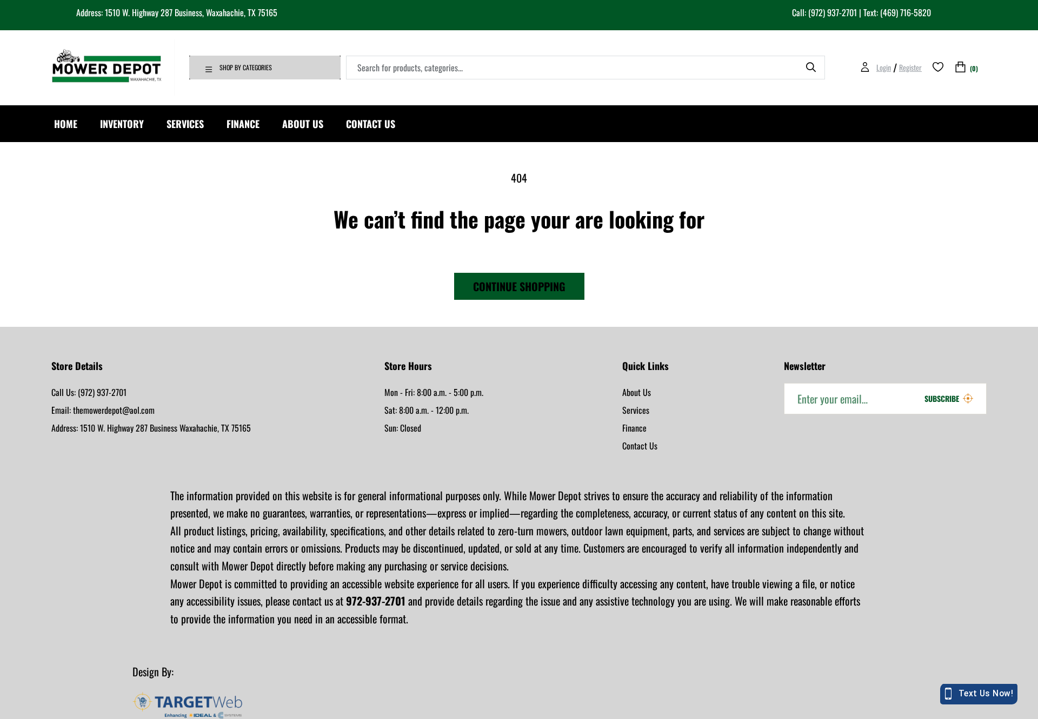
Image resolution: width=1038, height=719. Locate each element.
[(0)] (960, 67)
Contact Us (639, 445)
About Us (636, 392)
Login (883, 67)
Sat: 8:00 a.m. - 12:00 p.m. (426, 410)
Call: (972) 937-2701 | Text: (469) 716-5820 (861, 12)
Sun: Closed (402, 427)
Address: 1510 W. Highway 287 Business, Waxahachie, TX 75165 (176, 12)
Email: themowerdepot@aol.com (103, 410)
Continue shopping (519, 286)
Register (910, 67)
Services (635, 410)
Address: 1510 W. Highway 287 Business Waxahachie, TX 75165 (151, 427)
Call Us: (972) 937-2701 (89, 392)
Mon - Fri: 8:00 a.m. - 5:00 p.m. (433, 392)
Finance (634, 427)
